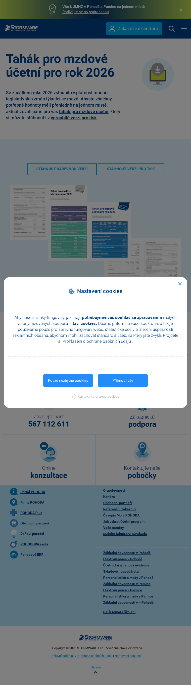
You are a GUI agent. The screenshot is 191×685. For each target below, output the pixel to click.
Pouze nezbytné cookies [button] (68, 380)
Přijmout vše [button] (122, 380)
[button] (95, 396)
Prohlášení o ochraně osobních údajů (97, 341)
